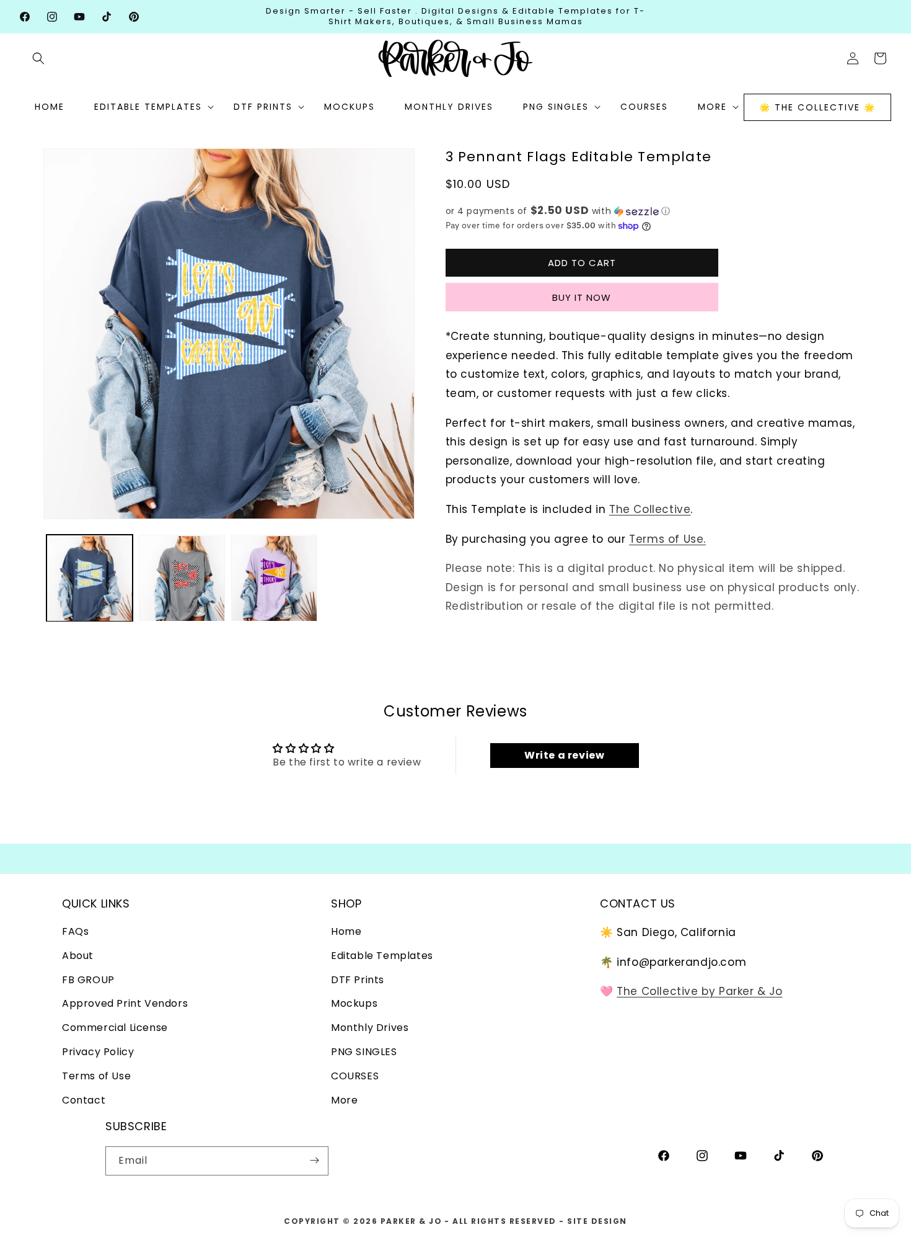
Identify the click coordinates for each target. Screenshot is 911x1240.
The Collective (649, 509)
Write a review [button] (564, 755)
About (78, 955)
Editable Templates (382, 955)
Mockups (354, 1004)
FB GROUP (88, 980)
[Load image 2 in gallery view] (182, 578)
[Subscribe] (314, 1160)
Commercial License (115, 1028)
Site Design (597, 1221)
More (344, 1100)
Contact (83, 1100)
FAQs (75, 931)
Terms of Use (96, 1076)
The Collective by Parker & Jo (699, 991)
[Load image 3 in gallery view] (274, 578)
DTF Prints (357, 980)
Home (346, 931)
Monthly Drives (369, 1028)
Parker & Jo (411, 1221)
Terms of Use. (667, 539)
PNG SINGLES (364, 1052)
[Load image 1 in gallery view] (89, 578)
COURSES (355, 1076)
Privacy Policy (98, 1052)
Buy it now (581, 297)
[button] (38, 58)
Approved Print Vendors (125, 1004)
